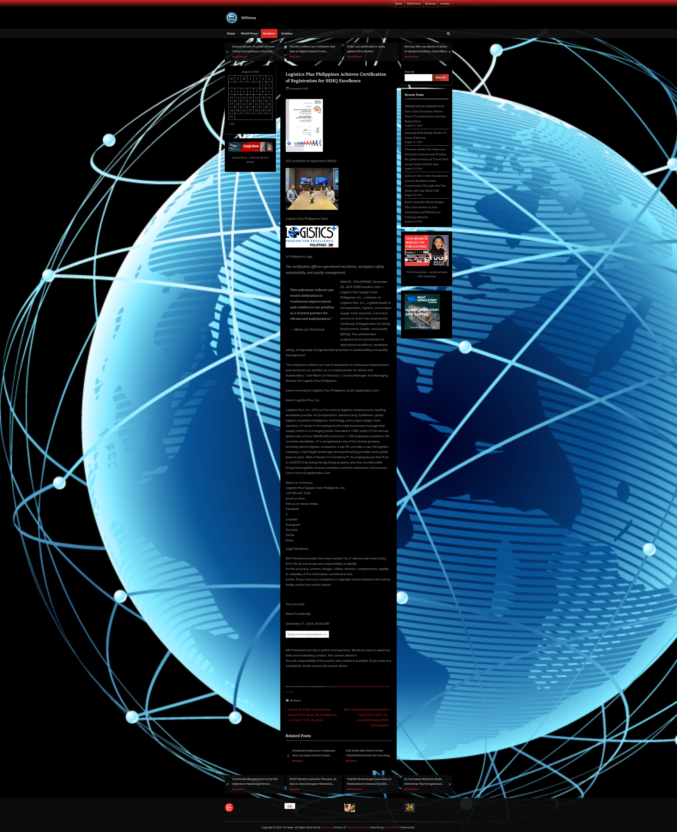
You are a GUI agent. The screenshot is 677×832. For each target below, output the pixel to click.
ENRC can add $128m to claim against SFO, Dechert (251, 49)
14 (256, 97)
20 (250, 104)
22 (263, 104)
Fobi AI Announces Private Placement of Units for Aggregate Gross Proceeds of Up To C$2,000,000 (367, 753)
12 (244, 97)
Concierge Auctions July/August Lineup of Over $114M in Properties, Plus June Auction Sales (427, 781)
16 (269, 97)
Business (430, 3)
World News (414, 3)
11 (238, 97)
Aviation (445, 3)
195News (248, 17)
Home (398, 3)
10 (231, 97)
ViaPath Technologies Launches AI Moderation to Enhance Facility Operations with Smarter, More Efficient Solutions (254, 781)
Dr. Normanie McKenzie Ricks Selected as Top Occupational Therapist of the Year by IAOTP (309, 781)
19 (244, 104)
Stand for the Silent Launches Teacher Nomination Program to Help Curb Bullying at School (367, 49)
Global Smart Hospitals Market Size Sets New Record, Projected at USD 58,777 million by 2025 (314, 753)
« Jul (231, 123)
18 (238, 104)
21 (256, 104)
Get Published (392, 827)
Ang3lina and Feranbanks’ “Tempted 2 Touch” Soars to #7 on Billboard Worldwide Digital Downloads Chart (376, 781)
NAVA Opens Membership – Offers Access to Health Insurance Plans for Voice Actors (428, 49)
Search (409, 71)
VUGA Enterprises (416, 272)
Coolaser (326, 827)
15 (263, 97)
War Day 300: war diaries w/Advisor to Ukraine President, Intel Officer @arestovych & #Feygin (312, 49)
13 (250, 97)
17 (231, 104)
